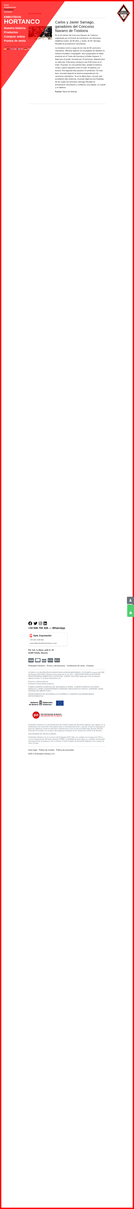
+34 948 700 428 (38, 628)
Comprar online (14, 36)
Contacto (8, 12)
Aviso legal (32, 750)
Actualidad (9, 10)
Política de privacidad (65, 750)
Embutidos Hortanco (36, 666)
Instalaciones (10, 7)
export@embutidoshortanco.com (43, 643)
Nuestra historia (15, 28)
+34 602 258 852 (37, 640)
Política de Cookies (47, 750)
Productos (11, 32)
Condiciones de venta (76, 666)
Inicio (6, 5)
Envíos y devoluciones (56, 666)
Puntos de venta (15, 40)
